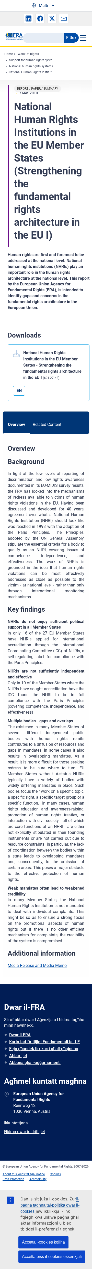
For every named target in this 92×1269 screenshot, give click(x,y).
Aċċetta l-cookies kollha (43, 1242)
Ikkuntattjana (16, 1123)
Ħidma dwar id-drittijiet (24, 1131)
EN (19, 390)
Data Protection (13, 1179)
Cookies (55, 1174)
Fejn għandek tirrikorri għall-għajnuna (43, 1048)
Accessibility (38, 1179)
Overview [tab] (16, 424)
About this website (15, 1174)
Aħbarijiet (18, 1055)
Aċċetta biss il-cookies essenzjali (52, 1256)
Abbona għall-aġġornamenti (35, 1062)
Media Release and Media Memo (37, 965)
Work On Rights (28, 54)
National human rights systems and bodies (39, 66)
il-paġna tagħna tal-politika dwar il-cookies (49, 1205)
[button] (28, 18)
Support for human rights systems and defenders (43, 60)
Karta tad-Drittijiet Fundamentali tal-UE (44, 1041)
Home (8, 54)
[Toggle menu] (83, 37)
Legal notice (36, 1174)
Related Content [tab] (47, 424)
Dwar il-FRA (20, 1034)
